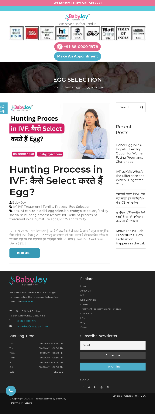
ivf (15, 207)
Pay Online (113, 366)
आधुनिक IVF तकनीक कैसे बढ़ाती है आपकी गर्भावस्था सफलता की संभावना (130, 217)
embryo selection (83, 211)
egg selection (58, 211)
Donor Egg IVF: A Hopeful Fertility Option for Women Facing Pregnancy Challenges (130, 153)
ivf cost (55, 215)
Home (54, 87)
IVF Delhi (69, 215)
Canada (128, 395)
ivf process (85, 215)
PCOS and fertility (72, 219)
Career (84, 327)
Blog (82, 322)
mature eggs (48, 219)
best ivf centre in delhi (30, 211)
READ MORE (24, 253)
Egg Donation (88, 299)
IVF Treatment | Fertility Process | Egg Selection (54, 207)
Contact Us (86, 313)
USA (143, 395)
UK (136, 395)
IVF (82, 295)
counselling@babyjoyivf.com (32, 326)
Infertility (85, 304)
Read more (27, 301)
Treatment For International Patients (100, 308)
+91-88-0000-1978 (81, 46)
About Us (85, 290)
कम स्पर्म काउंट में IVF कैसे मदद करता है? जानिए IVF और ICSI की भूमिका (130, 198)
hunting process (36, 215)
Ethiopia (117, 395)
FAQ (82, 317)
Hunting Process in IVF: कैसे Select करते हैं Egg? (56, 181)
